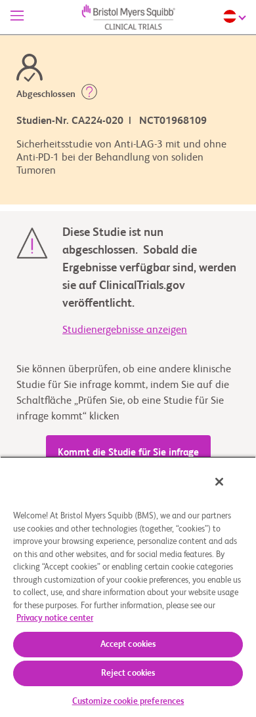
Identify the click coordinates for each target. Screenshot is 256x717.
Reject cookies (128, 673)
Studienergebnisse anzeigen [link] (124, 330)
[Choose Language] (236, 16)
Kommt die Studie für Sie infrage (128, 452)
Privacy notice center (54, 618)
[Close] (219, 481)
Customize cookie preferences (128, 701)
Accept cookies (128, 644)
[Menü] (17, 17)
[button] (89, 94)
